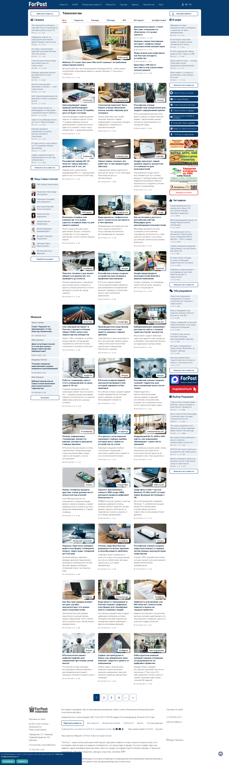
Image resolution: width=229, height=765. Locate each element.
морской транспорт (83, 541)
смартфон (123, 322)
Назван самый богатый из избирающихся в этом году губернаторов (44, 157)
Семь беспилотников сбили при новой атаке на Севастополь (44, 63)
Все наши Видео (181, 99)
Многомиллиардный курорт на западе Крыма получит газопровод (183, 222)
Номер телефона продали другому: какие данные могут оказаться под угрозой (78, 492)
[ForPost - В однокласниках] (123, 729)
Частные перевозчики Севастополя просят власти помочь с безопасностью (182, 360)
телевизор (87, 431)
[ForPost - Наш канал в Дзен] (124, 729)
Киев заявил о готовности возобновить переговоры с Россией (182, 74)
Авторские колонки (111, 723)
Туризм (123, 4)
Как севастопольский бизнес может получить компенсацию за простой (183, 439)
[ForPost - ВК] (116, 729)
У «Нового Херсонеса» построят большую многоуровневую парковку (182, 336)
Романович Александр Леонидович (46, 193)
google (161, 156)
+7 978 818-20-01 (174, 717)
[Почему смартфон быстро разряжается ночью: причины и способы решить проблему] (114, 524)
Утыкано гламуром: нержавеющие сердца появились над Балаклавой (45, 366)
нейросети (123, 212)
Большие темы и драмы (184, 123)
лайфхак (88, 268)
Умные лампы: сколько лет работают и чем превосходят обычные (113, 164)
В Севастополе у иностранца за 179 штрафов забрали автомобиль (44, 145)
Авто (161, 4)
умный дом (123, 156)
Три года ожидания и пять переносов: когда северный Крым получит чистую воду (182, 428)
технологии (122, 597)
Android (160, 268)
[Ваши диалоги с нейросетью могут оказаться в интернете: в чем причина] (114, 196)
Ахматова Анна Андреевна (43, 215)
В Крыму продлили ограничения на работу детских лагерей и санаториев (42, 132)
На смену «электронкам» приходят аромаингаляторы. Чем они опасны (44, 51)
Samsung (88, 100)
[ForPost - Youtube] (119, 729)
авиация (88, 156)
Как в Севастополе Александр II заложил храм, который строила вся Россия (183, 416)
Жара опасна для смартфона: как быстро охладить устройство (149, 55)
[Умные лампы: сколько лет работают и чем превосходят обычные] (114, 140)
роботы (88, 375)
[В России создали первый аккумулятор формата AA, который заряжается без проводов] (114, 359)
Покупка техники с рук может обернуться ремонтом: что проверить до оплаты (78, 276)
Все (64, 20)
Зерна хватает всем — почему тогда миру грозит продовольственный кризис (183, 63)
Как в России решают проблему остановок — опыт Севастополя (44, 86)
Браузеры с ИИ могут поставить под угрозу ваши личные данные (148, 67)
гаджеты (124, 431)
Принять (22, 761)
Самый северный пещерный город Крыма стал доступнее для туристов (183, 248)
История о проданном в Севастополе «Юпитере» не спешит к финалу (182, 348)
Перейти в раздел (45, 259)
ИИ (124, 20)
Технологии (148, 4)
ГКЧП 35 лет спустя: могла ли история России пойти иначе (183, 450)
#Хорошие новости (91, 4)
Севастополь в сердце (183, 110)
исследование (121, 100)
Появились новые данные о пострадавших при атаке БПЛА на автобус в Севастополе (182, 273)
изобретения (159, 20)
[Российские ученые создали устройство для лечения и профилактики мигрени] (114, 252)
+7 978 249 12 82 (36, 749)
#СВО (75, 4)
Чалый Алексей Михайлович (43, 222)
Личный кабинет (184, 14)
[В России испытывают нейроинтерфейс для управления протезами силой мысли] (78, 634)
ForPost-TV (128, 723)
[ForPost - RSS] (113, 729)
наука (161, 100)
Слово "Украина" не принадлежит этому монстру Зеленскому (42, 329)
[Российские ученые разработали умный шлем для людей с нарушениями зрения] (150, 84)
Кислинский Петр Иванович (44, 252)
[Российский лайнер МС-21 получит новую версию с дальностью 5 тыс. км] (78, 140)
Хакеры (95, 20)
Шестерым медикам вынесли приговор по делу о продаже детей (44, 98)
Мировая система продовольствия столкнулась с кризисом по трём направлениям (183, 29)
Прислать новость (45, 14)
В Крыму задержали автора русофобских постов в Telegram (43, 74)
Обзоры (111, 20)
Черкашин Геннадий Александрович (45, 200)
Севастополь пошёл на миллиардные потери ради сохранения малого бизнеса (44, 110)
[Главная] (38, 3)
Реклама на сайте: (175, 709)
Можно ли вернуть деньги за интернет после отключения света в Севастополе (182, 461)
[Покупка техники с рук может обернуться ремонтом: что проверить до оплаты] (78, 252)
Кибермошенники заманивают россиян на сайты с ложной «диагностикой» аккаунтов (150, 329)
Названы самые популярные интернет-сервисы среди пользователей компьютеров (149, 44)
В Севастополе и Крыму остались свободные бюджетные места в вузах (181, 260)
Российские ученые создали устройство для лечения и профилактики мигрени (113, 276)
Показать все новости (45, 167)
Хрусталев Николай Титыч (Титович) (45, 207)
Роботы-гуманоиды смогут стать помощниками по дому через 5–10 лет (77, 383)
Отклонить (8, 761)
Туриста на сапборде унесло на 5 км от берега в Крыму (44, 120)
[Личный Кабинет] (183, 4)
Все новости (93, 723)
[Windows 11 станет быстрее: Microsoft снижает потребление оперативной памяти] (96, 26)
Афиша (135, 4)
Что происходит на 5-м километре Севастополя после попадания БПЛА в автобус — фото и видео (181, 235)
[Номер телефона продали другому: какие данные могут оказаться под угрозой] (78, 468)
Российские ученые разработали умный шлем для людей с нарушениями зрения (150, 107)
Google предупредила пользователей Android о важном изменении (147, 276)
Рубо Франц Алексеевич (47, 184)
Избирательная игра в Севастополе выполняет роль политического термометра (43, 384)
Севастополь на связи (183, 93)
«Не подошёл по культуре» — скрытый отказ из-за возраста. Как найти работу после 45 (45, 27)
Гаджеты (79, 20)
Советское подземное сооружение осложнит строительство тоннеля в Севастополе (181, 300)
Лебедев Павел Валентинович (43, 244)
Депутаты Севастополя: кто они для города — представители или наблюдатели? (43, 347)
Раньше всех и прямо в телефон (183, 117)
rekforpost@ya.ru (174, 722)
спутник (88, 322)
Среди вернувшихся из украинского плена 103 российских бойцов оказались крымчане (180, 209)
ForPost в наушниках (184, 134)
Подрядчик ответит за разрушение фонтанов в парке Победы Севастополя (44, 39)
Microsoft (124, 57)
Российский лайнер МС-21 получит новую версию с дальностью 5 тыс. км (76, 164)
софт (161, 212)
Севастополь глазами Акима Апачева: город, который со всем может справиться (182, 404)
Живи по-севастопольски (185, 129)
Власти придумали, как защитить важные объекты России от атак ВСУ (182, 313)
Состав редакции (155, 723)
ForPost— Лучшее (154, 729)
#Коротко (110, 4)
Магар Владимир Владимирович (44, 229)
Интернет (139, 20)
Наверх (221, 753)
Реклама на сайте (37, 719)
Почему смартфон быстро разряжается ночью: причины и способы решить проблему (113, 548)
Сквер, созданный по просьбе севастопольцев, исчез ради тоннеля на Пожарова (183, 324)
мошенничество (156, 322)
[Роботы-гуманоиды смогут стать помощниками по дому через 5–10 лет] (78, 359)
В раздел (45, 397)
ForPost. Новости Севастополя (97, 735)
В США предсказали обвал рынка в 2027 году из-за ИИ (182, 52)
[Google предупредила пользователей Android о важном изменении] (150, 252)
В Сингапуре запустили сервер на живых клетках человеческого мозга (181, 41)
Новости (64, 4)
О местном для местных (184, 105)
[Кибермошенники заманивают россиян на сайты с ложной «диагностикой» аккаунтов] (150, 305)
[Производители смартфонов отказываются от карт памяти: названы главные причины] (114, 305)
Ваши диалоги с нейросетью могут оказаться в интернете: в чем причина (114, 220)
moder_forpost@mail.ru (45, 745)
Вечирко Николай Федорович (44, 237)
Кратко (140, 723)
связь (89, 484)
